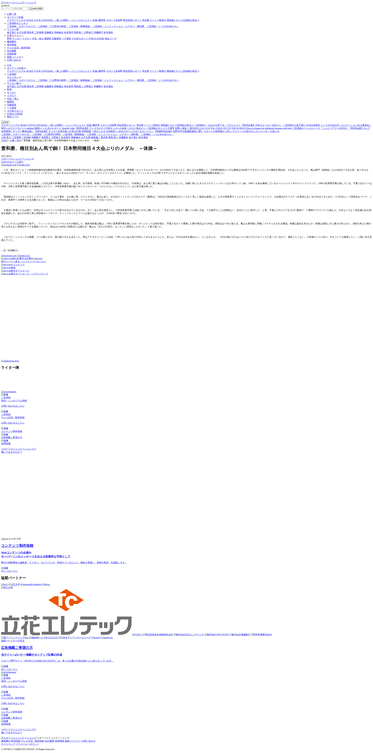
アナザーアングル (16, 20)
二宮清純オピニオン (17, 23)
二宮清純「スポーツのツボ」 (22, 26)
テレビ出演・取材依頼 (18, 48)
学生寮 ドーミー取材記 (154, 20)
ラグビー (26, 38)
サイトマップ (8, 744)
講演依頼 (11, 44)
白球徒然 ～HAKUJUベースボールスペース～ (130, 131)
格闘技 (47, 38)
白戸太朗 (21, 32)
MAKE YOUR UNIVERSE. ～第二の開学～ (48, 20)
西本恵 (30, 32)
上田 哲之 (6, 137)
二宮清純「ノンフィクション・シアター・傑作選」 (119, 26)
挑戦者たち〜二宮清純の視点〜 (183, 20)
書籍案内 (11, 41)
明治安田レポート (132, 20)
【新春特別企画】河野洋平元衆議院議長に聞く (178, 131)
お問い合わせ (14, 60)
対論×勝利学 (99, 20)
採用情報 (11, 54)
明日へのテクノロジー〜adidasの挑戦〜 (21, 128)
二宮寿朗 (39, 32)
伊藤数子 (98, 32)
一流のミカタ (98, 131)
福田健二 (95, 137)
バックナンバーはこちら (33, 261)
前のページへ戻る (10, 261)
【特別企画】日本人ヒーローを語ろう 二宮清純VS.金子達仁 (273, 125)
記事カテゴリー (15, 35)
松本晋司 (68, 32)
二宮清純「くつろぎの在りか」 (163, 26)
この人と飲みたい (136, 128)
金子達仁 (11, 32)
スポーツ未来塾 (114, 20)
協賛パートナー (15, 57)
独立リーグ (111, 38)
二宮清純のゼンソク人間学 (160, 128)
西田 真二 (113, 137)
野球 (9, 38)
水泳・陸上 (38, 38)
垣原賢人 (46, 137)
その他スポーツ (80, 38)
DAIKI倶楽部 (313, 125)
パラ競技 (66, 38)
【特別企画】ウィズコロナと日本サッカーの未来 (101, 128)
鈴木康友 (108, 32)
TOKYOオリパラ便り (12, 162)
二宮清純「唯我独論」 (80, 26)
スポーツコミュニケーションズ (17, 159)
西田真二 (78, 32)
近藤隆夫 (49, 32)
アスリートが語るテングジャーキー (251, 131)
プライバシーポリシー (27, 744)
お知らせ (274, 131)
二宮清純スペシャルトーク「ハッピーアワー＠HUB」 (320, 128)
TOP (9, 65)
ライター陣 (13, 29)
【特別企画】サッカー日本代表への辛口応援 (57, 131)
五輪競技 (56, 38)
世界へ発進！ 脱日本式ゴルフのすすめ (195, 128)
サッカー (17, 38)
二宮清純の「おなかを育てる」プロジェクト (217, 125)
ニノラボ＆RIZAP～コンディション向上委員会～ (346, 125)
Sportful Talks (68, 128)
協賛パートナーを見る (12, 640)
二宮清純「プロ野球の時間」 (53, 26)
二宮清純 (26, 137)
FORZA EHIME (96, 38)
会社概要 (11, 51)
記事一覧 (11, 14)
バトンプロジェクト (81, 20)
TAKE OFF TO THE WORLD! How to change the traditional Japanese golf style (254, 128)
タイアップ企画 (15, 17)
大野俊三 (88, 32)
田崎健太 (59, 32)
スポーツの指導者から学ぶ (218, 131)
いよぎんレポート (52, 128)
